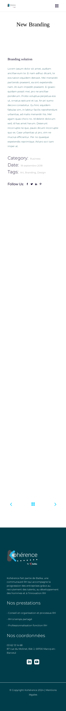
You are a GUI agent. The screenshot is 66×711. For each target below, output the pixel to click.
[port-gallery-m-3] (33, 211)
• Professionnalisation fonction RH (27, 625)
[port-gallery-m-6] (33, 352)
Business (35, 158)
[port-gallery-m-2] (33, 309)
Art (22, 172)
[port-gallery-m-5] (33, 394)
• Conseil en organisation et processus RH (31, 612)
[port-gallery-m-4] (33, 450)
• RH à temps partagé (19, 619)
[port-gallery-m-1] (33, 254)
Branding (30, 172)
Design (41, 172)
